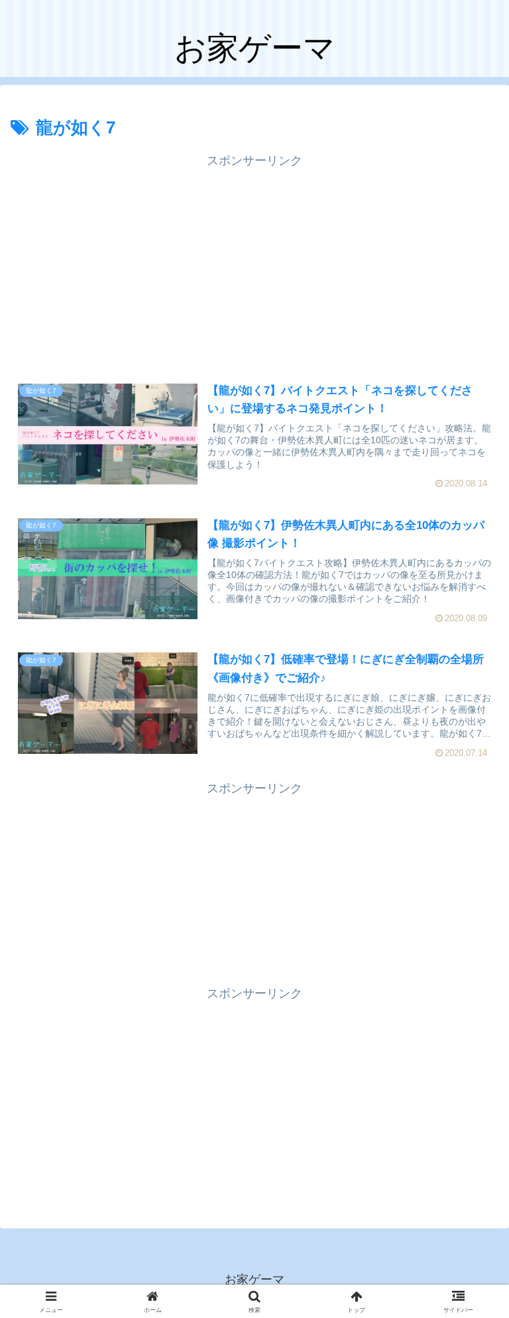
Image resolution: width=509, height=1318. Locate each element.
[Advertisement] (254, 265)
